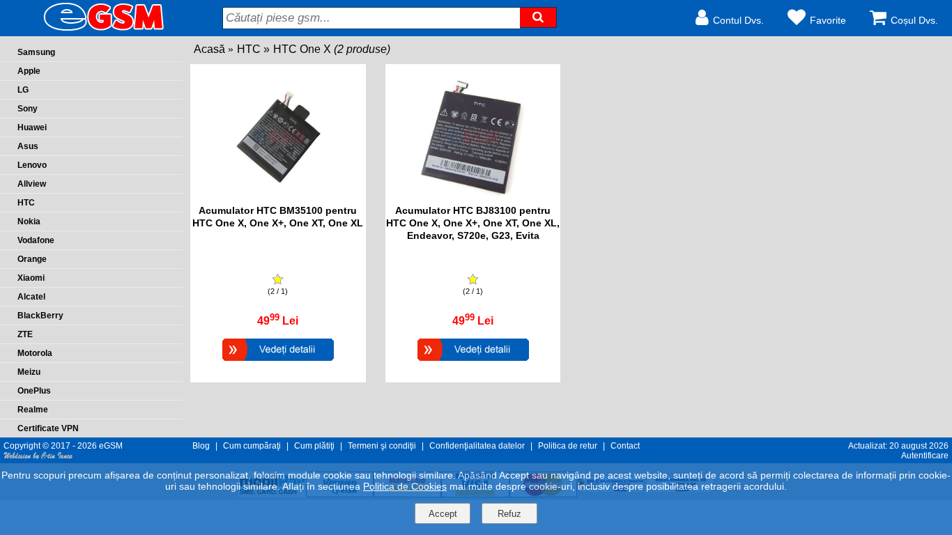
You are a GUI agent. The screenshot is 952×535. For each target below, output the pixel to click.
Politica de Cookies (405, 486)
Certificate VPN (48, 428)
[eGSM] (87, 30)
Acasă (209, 49)
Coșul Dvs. (914, 20)
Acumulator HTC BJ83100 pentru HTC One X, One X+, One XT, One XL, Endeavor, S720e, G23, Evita (473, 223)
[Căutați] (538, 17)
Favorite (828, 20)
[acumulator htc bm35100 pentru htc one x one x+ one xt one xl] (278, 197)
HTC (249, 49)
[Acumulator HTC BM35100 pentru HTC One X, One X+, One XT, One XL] (278, 363)
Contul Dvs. (738, 20)
